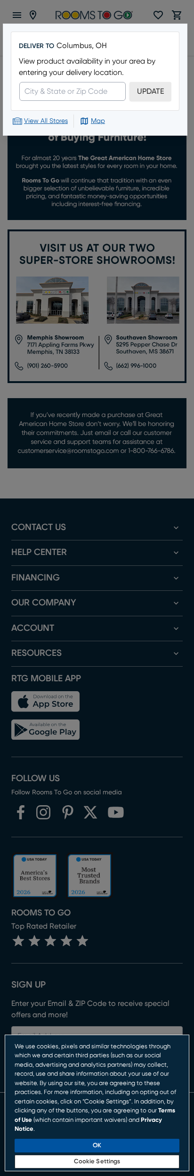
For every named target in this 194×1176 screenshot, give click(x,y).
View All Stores (46, 121)
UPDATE (150, 91)
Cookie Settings (97, 1162)
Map (98, 121)
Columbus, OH (82, 45)
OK (97, 1146)
